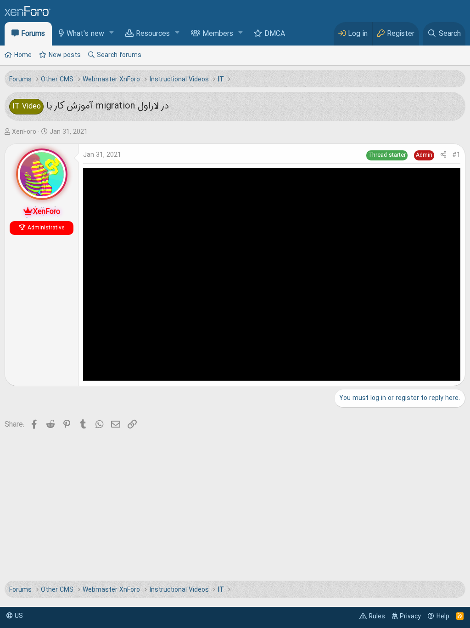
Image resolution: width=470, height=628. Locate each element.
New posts (65, 55)
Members (217, 34)
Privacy (410, 616)
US (18, 616)
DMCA (274, 34)
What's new (85, 34)
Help (442, 616)
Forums (33, 34)
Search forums (119, 55)
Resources (153, 34)
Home (23, 55)
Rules (377, 616)
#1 (456, 155)
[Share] (443, 155)
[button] (111, 33)
